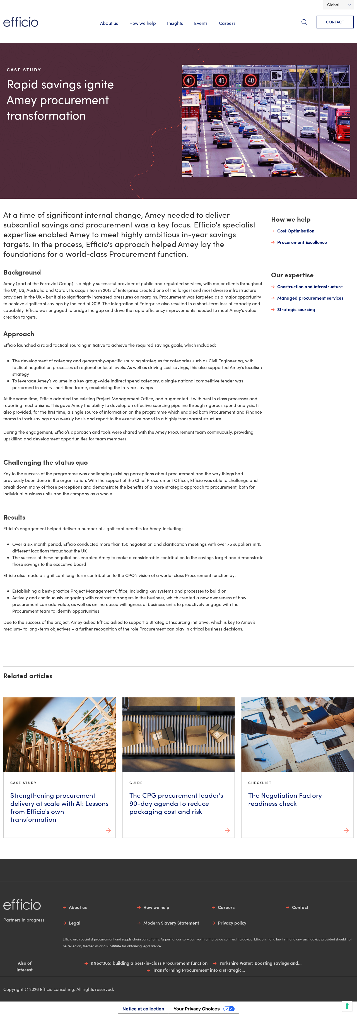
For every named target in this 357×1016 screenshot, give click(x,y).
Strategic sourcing (296, 309)
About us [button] (109, 23)
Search (307, 25)
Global (333, 4)
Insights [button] (175, 23)
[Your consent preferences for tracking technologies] (347, 1006)
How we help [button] (142, 23)
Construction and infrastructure (310, 286)
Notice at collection (143, 1009)
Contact (335, 22)
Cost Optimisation (295, 230)
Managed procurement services (310, 298)
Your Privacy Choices (196, 1009)
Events (201, 23)
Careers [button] (227, 23)
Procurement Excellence (302, 242)
